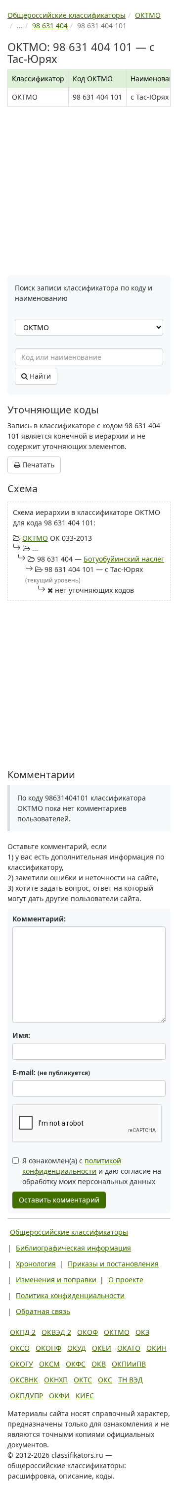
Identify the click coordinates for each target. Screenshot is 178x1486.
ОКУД (76, 1348)
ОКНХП (56, 1379)
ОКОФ (87, 1332)
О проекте (125, 1279)
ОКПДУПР (26, 1395)
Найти (39, 376)
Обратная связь (43, 1311)
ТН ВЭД (130, 1379)
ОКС (105, 1379)
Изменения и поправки (56, 1279)
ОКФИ (59, 1395)
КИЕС (85, 1395)
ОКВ (98, 1364)
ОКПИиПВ (129, 1364)
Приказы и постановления (113, 1263)
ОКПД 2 (23, 1332)
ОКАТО (128, 1348)
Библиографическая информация (73, 1248)
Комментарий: (39, 918)
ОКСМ (49, 1364)
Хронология (36, 1263)
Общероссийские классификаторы (69, 1232)
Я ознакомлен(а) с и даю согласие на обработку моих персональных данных (91, 1171)
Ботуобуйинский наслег (124, 559)
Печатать (37, 464)
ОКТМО (35, 538)
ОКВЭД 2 (56, 1332)
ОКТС (83, 1379)
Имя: (21, 1035)
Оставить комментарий (59, 1199)
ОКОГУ (21, 1364)
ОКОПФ (48, 1348)
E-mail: (51, 1072)
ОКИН (156, 1348)
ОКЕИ (101, 1348)
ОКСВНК (24, 1379)
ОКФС (76, 1364)
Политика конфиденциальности (70, 1295)
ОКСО (20, 1348)
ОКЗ (142, 1332)
